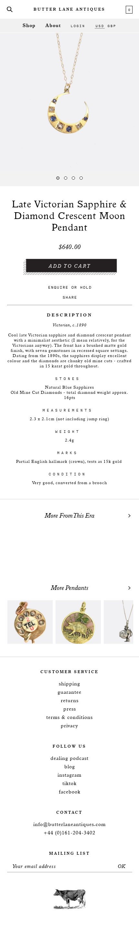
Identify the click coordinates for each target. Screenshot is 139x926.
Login (77, 26)
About (53, 25)
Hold (85, 287)
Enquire (58, 287)
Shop (29, 25)
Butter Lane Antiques (69, 10)
